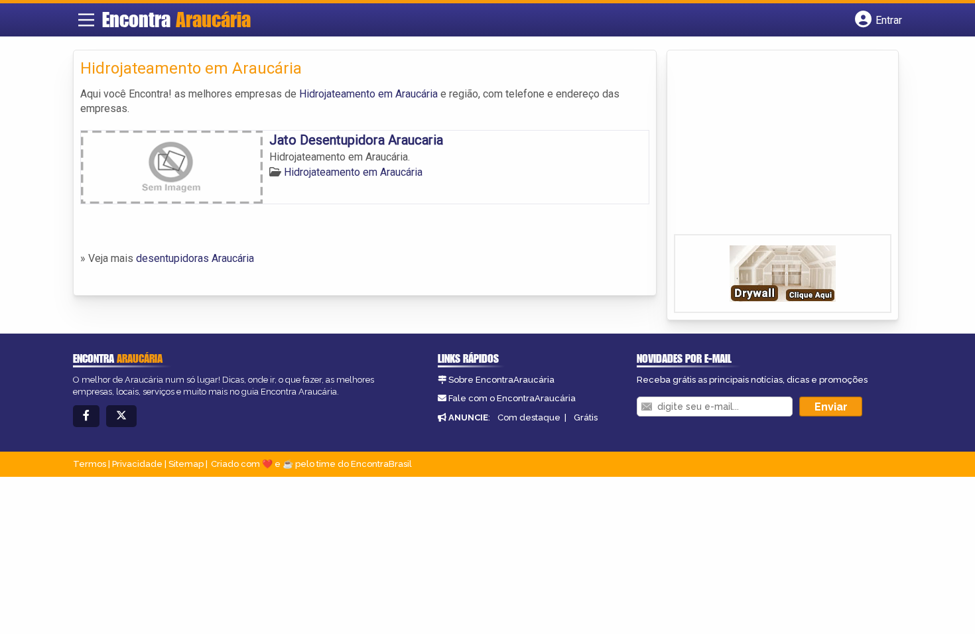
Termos (89, 464)
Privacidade (137, 464)
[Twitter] (121, 416)
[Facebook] (86, 416)
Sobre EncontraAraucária (501, 380)
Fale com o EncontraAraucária (512, 398)
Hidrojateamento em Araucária (368, 94)
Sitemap (186, 464)
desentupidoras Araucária (195, 258)
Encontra (176, 19)
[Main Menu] (86, 20)
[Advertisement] (773, 146)
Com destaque (528, 417)
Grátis (586, 417)
